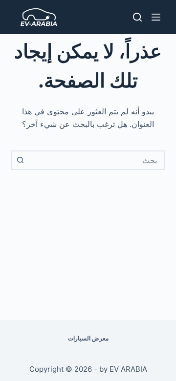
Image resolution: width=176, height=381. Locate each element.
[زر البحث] (20, 160)
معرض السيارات (88, 338)
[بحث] (137, 17)
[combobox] (97, 160)
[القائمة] (156, 17)
